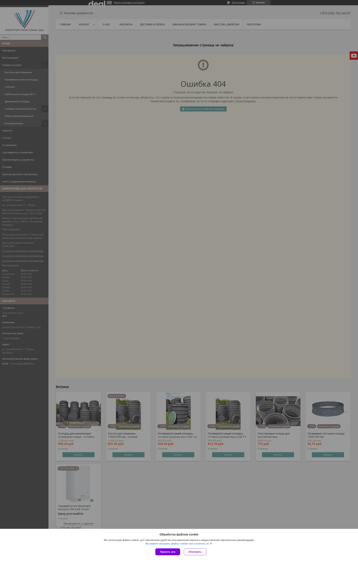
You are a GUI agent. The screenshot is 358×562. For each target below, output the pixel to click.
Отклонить (195, 551)
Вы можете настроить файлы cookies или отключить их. (178, 543)
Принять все (167, 551)
